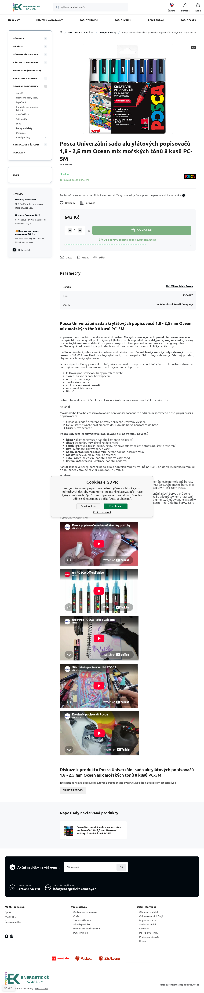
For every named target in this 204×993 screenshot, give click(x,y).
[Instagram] (11, 936)
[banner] (26, 7)
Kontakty (144, 928)
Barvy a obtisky (108, 32)
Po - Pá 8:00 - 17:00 (148, 932)
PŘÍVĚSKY (18, 46)
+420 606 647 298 (28, 889)
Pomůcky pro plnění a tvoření (27, 108)
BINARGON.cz (192, 984)
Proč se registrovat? (149, 936)
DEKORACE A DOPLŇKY (81, 32)
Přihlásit (121, 867)
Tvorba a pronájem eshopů (171, 984)
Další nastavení (102, 512)
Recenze (143, 940)
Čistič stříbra (22, 114)
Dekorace (21, 132)
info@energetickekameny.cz (74, 889)
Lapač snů (21, 102)
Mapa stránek (41, 988)
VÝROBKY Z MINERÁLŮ (25, 62)
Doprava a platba (147, 920)
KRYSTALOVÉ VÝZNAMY (26, 144)
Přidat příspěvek (73, 790)
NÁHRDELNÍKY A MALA (25, 54)
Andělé (19, 92)
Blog (16, 174)
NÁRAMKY (18, 38)
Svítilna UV (21, 118)
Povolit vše (115, 506)
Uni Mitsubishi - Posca (179, 286)
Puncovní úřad (80, 932)
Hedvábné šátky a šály (27, 97)
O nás (76, 916)
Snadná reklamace (82, 920)
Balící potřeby (23, 137)
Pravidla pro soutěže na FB (86, 928)
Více (179, 195)
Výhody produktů (82, 924)
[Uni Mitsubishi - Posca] (190, 176)
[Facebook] (6, 936)
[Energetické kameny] (61, 32)
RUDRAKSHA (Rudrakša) (27, 70)
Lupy (18, 123)
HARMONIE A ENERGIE (25, 78)
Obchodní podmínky (149, 911)
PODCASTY (19, 152)
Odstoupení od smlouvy (85, 911)
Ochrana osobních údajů (151, 916)
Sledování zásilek (147, 924)
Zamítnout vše (88, 506)
